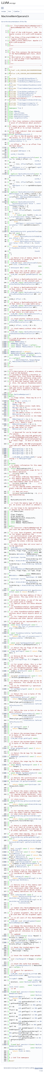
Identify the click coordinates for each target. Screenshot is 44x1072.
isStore (18, 852)
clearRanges (19, 959)
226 (4, 625)
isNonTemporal (20, 858)
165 (4, 450)
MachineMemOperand (21, 394)
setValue (18, 936)
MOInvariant (17, 429)
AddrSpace (22, 151)
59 (4, 174)
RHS (20, 996)
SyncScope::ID (31, 555)
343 (4, 939)
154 (4, 419)
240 (4, 659)
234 (4, 643)
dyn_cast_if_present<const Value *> (25, 216)
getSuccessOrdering (31, 801)
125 (4, 347)
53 (4, 157)
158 (4, 429)
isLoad (17, 848)
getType (17, 727)
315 (4, 858)
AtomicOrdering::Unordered (25, 900)
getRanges (26, 765)
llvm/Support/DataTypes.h (28, 105)
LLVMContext (23, 264)
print (25, 973)
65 (4, 192)
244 (4, 671)
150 (4, 411)
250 (4, 689)
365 (4, 992)
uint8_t (14, 154)
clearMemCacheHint (22, 965)
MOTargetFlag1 (18, 449)
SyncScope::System (18, 557)
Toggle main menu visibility (3, 8)
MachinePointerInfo (22, 134)
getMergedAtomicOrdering (28, 840)
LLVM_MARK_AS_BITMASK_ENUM (23, 457)
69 (4, 202)
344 (4, 942)
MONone (15, 404)
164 (4, 449)
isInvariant (19, 865)
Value (26, 195)
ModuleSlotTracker (21, 116)
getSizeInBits (27, 713)
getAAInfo (23, 756)
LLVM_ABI (14, 263)
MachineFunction (20, 114)
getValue (25, 625)
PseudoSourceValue (23, 633)
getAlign (27, 738)
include (3, 11)
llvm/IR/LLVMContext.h (27, 93)
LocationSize (16, 697)
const (20, 195)
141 (4, 394)
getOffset (21, 671)
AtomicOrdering (17, 801)
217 (4, 590)
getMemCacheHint (29, 773)
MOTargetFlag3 (18, 452)
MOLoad (15, 407)
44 (4, 139)
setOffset (19, 942)
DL (22, 267)
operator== (25, 992)
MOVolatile (16, 414)
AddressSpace (14, 193)
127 (4, 351)
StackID (21, 154)
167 (4, 453)
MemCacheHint (28, 347)
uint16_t (25, 401)
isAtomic (18, 876)
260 (4, 713)
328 (4, 895)
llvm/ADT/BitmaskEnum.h (27, 78)
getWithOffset (32, 231)
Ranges (25, 345)
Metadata (21, 554)
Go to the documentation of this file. (14, 22)
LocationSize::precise (33, 700)
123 (4, 343)
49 (4, 151)
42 (4, 134)
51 (4, 154)
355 (4, 965)
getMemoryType (19, 689)
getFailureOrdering (31, 816)
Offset (20, 147)
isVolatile (19, 855)
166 (4, 452)
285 (4, 773)
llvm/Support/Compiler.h (27, 103)
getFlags (19, 651)
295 (4, 801)
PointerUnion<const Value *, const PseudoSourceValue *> (25, 204)
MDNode (16, 111)
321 (4, 876)
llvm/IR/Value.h (24, 96)
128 (4, 353)
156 (4, 424)
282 (4, 765)
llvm (9, 11)
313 (4, 852)
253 (4, 697)
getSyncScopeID (29, 781)
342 (4, 936)
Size (15, 264)
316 (4, 862)
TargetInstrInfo (20, 118)
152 (4, 414)
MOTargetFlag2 (18, 450)
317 (4, 865)
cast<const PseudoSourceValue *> (25, 247)
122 (4, 342)
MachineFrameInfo (31, 982)
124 (4, 345)
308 (4, 837)
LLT (12, 689)
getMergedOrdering (31, 837)
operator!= (25, 1044)
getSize (25, 697)
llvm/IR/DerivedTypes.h (27, 91)
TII (16, 987)
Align (20, 738)
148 (4, 407)
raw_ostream (19, 113)
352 (4, 959)
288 (4, 781)
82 (4, 231)
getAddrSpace (31, 274)
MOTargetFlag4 (18, 453)
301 (4, 816)
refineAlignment (29, 921)
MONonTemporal (18, 419)
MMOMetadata (19, 342)
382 (4, 1044)
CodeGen (16, 11)
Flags (17, 401)
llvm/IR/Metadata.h (25, 95)
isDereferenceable (30, 263)
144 (4, 401)
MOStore (15, 411)
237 (4, 651)
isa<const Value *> (23, 240)
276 (4, 748)
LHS (20, 993)
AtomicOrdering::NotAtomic (26, 560)
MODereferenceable (19, 424)
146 (4, 404)
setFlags (18, 659)
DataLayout (15, 267)
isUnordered (19, 895)
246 (4, 676)
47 (4, 147)
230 (4, 633)
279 (4, 756)
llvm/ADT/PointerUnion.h (27, 80)
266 (4, 727)
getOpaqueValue (27, 643)
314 (4, 855)
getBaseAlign (21, 748)
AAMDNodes (14, 343)
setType (18, 949)
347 (4, 949)
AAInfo (21, 343)
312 (4, 848)
